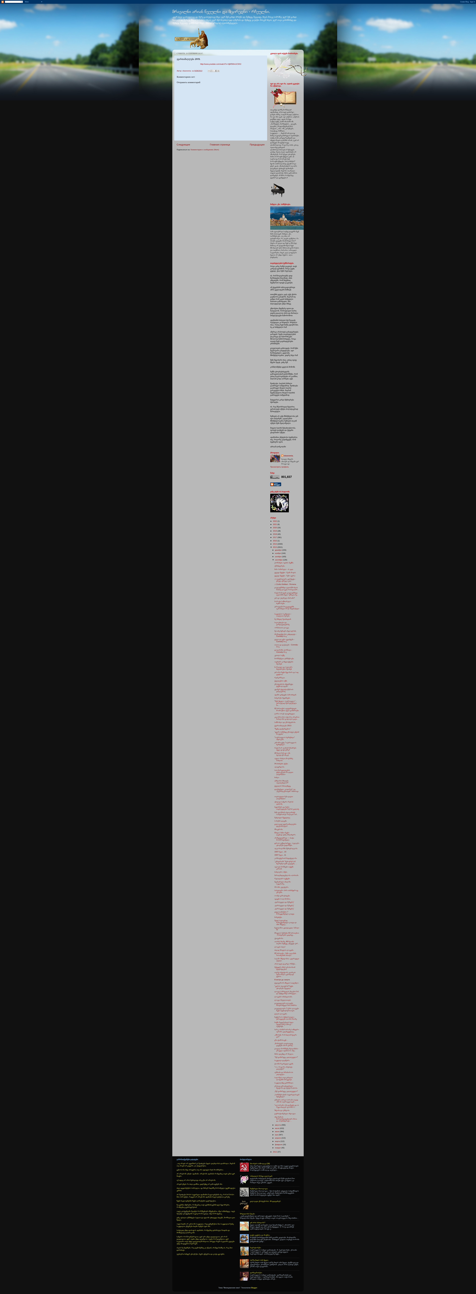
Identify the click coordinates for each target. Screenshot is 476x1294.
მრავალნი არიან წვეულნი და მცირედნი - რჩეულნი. (221, 11)
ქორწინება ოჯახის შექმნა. (284, 563)
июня (277, 1131)
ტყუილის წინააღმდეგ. (282, 786)
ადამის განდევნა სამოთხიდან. (285, 695)
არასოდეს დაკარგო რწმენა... (285, 964)
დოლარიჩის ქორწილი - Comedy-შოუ (283, 651)
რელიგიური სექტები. (282, 878)
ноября (278, 553)
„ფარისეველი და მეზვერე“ (284, 902)
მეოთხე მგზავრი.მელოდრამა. (285, 631)
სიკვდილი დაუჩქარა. (282, 1060)
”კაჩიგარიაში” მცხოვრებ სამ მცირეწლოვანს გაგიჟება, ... (285, 862)
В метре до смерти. (282, 980)
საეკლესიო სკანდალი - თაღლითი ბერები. (283, 615)
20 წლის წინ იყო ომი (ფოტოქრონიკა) (282, 754)
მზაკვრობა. (278, 829)
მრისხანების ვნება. (281, 764)
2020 (275, 528)
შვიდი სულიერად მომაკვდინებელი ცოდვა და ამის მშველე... (285, 922)
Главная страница (220, 144)
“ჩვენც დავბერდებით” (282, 729)
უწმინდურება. (279, 566)
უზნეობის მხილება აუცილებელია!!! (281, 782)
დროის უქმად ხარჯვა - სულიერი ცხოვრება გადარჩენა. (286, 844)
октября (278, 557)
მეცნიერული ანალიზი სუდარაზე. (282, 883)
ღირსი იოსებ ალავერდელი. (284, 714)
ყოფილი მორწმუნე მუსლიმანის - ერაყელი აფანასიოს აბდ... (286, 1050)
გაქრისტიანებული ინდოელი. (285, 1114)
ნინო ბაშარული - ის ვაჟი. (284, 569)
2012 (275, 1152)
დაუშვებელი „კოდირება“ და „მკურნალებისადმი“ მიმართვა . (286, 791)
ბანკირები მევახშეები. (282, 698)
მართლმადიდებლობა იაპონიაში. (286, 875)
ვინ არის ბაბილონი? (257, 1222)
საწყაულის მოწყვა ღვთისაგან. (261, 1176)
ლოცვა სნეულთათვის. (282, 1000)
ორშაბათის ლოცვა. (281, 628)
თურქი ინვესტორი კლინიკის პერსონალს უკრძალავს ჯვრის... (285, 974)
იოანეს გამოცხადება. (282, 896)
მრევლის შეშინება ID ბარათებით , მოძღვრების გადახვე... (286, 934)
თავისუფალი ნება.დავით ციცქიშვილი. (283, 797)
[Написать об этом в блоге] (211, 71)
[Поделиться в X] (213, 71)
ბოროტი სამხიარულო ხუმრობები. (282, 602)
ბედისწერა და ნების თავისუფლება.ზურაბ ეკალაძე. (286, 808)
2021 (275, 524)
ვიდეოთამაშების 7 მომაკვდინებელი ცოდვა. (284, 913)
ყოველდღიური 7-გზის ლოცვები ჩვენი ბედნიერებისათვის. (286, 1009)
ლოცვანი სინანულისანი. (283, 997)
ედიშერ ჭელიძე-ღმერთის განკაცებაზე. (283, 690)
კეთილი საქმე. (279, 655)
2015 (275, 541)
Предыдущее (257, 144)
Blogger (254, 1288)
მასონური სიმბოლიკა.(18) (260, 1163)
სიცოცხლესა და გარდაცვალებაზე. (282, 623)
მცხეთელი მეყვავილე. (282, 817)
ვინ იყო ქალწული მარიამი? (284, 598)
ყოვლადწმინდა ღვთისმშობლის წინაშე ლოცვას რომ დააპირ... (286, 588)
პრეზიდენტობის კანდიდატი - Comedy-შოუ (285, 635)
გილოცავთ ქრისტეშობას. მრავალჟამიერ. (265, 1201)
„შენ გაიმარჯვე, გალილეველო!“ (286, 1091)
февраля (279, 1144)
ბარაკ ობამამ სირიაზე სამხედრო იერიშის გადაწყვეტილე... (286, 1030)
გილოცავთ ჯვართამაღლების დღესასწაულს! (285, 825)
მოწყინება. (278, 917)
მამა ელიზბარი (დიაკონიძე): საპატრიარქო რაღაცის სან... (286, 813)
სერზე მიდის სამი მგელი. (259, 1260)
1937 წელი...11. (280, 855)
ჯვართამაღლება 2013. (283, 726)
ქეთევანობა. (278, 938)
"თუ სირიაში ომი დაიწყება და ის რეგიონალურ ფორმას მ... (286, 1106)
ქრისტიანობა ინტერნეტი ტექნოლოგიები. (283, 685)
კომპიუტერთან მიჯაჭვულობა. (285, 858)
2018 (275, 534)
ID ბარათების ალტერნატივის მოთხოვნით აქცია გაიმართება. (286, 709)
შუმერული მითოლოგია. (259, 1189)
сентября (279, 560)
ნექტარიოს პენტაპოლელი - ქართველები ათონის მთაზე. (285, 1018)
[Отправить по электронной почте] (209, 71)
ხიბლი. (277, 777)
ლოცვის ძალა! (279, 947)
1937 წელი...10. (280, 852)
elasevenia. (288, 456)
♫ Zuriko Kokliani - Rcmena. (285, 584)
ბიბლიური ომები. (281, 872)
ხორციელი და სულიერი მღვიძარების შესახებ (283, 668)
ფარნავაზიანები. (256, 1273)
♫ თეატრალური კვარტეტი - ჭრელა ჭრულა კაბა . (285, 580)
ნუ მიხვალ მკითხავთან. (282, 619)
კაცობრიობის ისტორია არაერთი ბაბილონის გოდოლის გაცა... (286, 718)
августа (278, 1125)
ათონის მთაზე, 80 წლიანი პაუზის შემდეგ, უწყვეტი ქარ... (286, 942)
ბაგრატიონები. (255, 1248)
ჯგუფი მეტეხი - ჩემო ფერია (284, 576)
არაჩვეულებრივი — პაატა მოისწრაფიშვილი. (284, 839)
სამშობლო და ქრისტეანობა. (285, 722)
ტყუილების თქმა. (280, 681)
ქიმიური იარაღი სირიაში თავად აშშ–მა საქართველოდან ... (286, 1101)
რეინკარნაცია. (279, 678)
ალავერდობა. (279, 767)
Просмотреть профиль (279, 467)
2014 (275, 544)
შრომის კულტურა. (281, 887)
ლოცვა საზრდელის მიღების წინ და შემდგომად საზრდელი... (286, 992)
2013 (275, 547)
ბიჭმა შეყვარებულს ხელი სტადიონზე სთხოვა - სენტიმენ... (283, 1024)
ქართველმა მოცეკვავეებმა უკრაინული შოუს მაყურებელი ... (286, 608)
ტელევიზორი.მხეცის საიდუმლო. (286, 983)
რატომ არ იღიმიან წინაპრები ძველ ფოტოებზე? (285, 749)
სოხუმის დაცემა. (280, 821)
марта (277, 1141)
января (278, 1148)
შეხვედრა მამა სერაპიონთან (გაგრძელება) (284, 968)
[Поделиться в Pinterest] (218, 71)
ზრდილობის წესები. (247, 1214)
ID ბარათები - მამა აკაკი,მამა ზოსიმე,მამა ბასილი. (285, 954)
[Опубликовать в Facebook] (216, 71)
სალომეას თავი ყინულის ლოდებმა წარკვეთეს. (283, 1078)
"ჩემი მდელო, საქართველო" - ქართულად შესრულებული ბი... (285, 703)
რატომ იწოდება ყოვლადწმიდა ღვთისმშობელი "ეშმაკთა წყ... (286, 594)
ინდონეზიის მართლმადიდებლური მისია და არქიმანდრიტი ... (285, 1119)
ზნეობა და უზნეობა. (282, 1110)
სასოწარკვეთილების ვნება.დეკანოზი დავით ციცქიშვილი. (283, 772)
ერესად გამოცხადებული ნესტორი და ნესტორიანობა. (286, 1087)
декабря (278, 550)
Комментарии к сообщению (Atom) (205, 150)
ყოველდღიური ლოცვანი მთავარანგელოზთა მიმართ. (285, 1004)
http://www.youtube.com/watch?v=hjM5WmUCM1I (220, 64)
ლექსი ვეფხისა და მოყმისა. (260, 1235)
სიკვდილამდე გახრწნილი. (284, 1083)
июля (277, 1128)
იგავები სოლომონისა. (282, 899)
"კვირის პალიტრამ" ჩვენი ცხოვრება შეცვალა (283, 987)
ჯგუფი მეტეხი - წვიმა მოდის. (285, 572)
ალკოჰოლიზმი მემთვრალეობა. (286, 848)
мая (277, 1135)
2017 (275, 537)
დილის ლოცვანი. (280, 1014)
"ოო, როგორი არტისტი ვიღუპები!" (283, 1068)
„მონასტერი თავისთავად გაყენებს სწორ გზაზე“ (283, 1044)
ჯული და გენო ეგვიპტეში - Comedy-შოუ (284, 640)
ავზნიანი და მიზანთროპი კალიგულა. (283, 1073)
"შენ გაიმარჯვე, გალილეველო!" (286, 1057)
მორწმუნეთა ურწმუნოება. (284, 658)
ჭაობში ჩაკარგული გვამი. (284, 1064)
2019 (275, 531)
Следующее (183, 144)
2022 (275, 521)
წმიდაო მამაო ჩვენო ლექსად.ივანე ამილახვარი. (285, 834)
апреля (278, 1138)
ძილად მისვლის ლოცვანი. (284, 950)
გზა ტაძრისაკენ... (281, 1040)
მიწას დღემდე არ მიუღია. (284, 1054)
